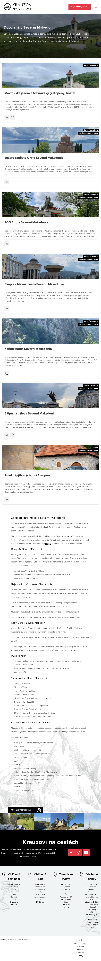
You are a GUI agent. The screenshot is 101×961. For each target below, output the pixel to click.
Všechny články (80, 943)
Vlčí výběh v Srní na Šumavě (91, 905)
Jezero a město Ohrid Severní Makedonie (33, 157)
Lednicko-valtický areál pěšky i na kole (91, 896)
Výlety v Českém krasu (91, 925)
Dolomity (14, 897)
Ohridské (37, 561)
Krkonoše (14, 892)
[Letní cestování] (6, 117)
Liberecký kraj (40, 892)
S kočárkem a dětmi (66, 900)
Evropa (95, 447)
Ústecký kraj (40, 894)
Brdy (14, 889)
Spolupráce (80, 946)
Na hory (66, 907)
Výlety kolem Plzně (92, 884)
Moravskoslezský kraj (40, 898)
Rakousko (14, 887)
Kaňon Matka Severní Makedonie (28, 349)
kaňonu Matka (57, 37)
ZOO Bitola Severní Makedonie (26, 222)
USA (14, 894)
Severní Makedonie (91, 65)
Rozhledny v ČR (66, 897)
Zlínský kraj (40, 902)
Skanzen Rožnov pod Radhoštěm (92, 920)
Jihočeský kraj (40, 887)
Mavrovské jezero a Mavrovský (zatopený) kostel (39, 93)
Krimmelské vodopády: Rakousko (91, 889)
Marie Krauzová (23, 940)
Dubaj (14, 899)
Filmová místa (66, 889)
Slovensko (14, 904)
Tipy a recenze (66, 884)
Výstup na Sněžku (92, 902)
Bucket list (80, 952)
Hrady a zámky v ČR (66, 893)
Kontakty (79, 955)
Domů (79, 940)
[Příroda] (12, 117)
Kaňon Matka (56, 593)
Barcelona (14, 902)
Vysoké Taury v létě (92, 910)
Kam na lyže (65, 904)
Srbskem (68, 536)
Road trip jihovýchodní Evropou (27, 475)
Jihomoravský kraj (40, 889)
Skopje (20, 37)
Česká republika (14, 884)
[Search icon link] (79, 6)
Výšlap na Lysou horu (92, 915)
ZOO (45, 617)
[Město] (6, 435)
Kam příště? (80, 949)
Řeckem (14, 540)
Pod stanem (65, 887)
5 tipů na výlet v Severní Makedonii (29, 413)
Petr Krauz (12, 940)
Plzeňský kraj (40, 884)
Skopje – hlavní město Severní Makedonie (34, 284)
